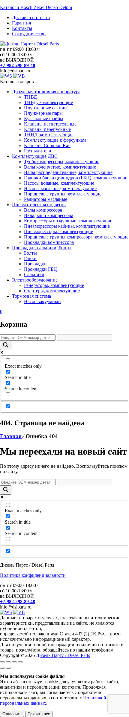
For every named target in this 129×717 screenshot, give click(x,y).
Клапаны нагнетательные (50, 123)
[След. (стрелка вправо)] (8, 668)
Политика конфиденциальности (33, 575)
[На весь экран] (8, 662)
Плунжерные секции (45, 107)
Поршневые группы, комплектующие (62, 193)
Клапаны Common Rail (47, 145)
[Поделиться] (14, 662)
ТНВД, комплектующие (48, 102)
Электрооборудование (35, 279)
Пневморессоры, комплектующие (58, 231)
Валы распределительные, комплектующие (68, 172)
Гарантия (21, 22)
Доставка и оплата (31, 17)
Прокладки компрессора (49, 242)
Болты (30, 253)
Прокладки (35, 263)
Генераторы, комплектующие (54, 285)
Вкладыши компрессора (48, 215)
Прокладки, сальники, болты (41, 247)
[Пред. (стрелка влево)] (2, 668)
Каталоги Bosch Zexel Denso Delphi (36, 7)
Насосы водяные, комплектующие (59, 183)
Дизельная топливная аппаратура (46, 91)
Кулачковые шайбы (43, 118)
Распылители (37, 150)
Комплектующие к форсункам (55, 140)
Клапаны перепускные (47, 129)
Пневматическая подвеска (39, 204)
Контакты (22, 28)
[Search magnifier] (5, 345)
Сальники (34, 274)
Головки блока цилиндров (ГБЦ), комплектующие (75, 177)
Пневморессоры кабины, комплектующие (67, 226)
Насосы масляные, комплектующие (60, 188)
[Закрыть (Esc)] (20, 662)
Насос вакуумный (42, 301)
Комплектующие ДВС (35, 156)
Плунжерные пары (43, 113)
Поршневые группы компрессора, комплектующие (76, 236)
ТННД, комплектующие (49, 134)
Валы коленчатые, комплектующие (60, 166)
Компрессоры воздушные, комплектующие (68, 220)
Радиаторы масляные (45, 199)
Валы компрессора (43, 209)
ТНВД (30, 97)
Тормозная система (31, 296)
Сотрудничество (29, 33)
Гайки (30, 258)
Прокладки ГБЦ (40, 269)
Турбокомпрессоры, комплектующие (61, 161)
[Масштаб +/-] (2, 662)
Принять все (39, 714)
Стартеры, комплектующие (52, 290)
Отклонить (12, 714)
